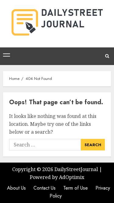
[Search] (107, 56)
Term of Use (75, 187)
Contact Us (44, 187)
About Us (16, 187)
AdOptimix (71, 177)
